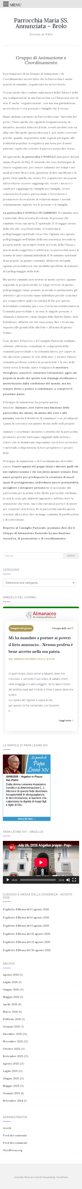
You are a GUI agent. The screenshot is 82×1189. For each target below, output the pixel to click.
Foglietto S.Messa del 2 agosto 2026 (26, 909)
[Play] (8, 880)
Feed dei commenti (15, 1143)
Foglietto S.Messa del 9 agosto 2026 (26, 925)
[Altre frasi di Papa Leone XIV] (27, 820)
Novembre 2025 (13, 1041)
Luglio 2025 (10, 1071)
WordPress (62, 1177)
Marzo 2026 (10, 1011)
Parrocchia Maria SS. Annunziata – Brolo (41, 23)
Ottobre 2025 (11, 1048)
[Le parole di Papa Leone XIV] (27, 757)
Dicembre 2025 (12, 1034)
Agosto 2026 (11, 974)
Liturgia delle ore (61, 628)
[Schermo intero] (74, 880)
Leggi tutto (65, 720)
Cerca (71, 555)
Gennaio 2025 (11, 1093)
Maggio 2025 (11, 1086)
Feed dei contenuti (15, 1135)
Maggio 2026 (11, 997)
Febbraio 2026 (12, 1019)
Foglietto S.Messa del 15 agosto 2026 (26, 934)
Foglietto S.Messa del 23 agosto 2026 (26, 942)
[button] (6, 4)
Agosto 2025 (11, 1063)
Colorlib (37, 1177)
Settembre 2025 (13, 1056)
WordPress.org (13, 1150)
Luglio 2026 (10, 982)
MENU (15, 4)
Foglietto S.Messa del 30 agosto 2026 (27, 950)
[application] (41, 862)
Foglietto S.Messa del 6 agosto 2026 (26, 917)
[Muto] (68, 880)
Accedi (7, 1128)
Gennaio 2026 (11, 1026)
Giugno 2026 (11, 989)
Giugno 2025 (11, 1078)
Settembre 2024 (13, 1100)
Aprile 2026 (10, 1004)
